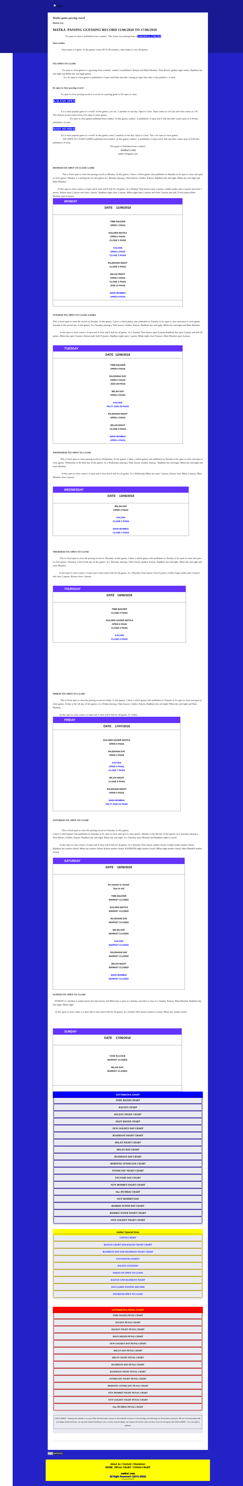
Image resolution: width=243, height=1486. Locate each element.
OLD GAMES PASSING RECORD (128, 1287)
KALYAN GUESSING (127, 1266)
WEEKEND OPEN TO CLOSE (128, 1294)
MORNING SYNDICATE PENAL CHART (128, 1386)
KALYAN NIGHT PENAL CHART (127, 1329)
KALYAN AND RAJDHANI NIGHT (128, 1280)
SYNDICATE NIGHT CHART (128, 1170)
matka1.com (128, 150)
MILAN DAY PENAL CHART (128, 1350)
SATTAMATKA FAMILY (128, 1259)
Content (127, 1464)
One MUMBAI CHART (128, 1191)
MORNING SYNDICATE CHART (128, 1163)
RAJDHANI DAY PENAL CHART (127, 1364)
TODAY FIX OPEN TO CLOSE (128, 1273)
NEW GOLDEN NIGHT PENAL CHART (128, 1400)
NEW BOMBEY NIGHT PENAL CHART (128, 1392)
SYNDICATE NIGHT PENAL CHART (127, 1378)
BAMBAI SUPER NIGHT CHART (128, 1212)
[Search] (206, 7)
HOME (109, 1467)
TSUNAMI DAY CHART (128, 1177)
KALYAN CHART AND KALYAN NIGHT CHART (128, 1244)
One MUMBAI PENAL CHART (128, 1407)
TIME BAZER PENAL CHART (128, 1315)
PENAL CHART (122, 1467)
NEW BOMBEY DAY (128, 1198)
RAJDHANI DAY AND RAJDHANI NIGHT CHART (128, 1251)
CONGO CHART (128, 1237)
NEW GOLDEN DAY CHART (127, 1128)
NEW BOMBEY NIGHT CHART (128, 1184)
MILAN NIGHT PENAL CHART (128, 1357)
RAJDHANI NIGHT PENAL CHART (128, 1371)
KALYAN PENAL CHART (127, 1322)
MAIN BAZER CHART (128, 1121)
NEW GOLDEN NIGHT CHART (128, 1220)
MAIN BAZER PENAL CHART (128, 1336)
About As (115, 1464)
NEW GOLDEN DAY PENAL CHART (128, 1343)
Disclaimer (139, 1464)
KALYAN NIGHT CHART (127, 1114)
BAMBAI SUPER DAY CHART (127, 1205)
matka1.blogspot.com (128, 153)
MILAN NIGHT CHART (128, 1142)
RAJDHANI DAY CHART (127, 1156)
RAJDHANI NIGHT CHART (128, 1135)
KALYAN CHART (128, 1107)
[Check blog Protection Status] (55, 1454)
